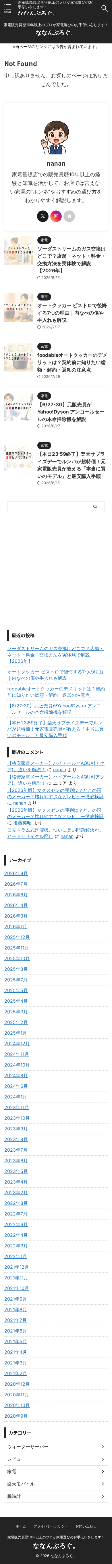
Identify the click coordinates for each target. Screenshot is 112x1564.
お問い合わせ (86, 1526)
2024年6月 (16, 1086)
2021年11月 (16, 1277)
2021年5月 (15, 1341)
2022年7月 (16, 1214)
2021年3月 (15, 1363)
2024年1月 (15, 1097)
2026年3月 (16, 916)
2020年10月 (17, 1405)
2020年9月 (16, 1416)
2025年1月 (15, 1033)
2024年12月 (17, 1043)
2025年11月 (16, 948)
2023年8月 (16, 1139)
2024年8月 (16, 1075)
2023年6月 (16, 1160)
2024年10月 (17, 1065)
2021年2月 (15, 1373)
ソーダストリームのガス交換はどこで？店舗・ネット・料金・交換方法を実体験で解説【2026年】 (55, 655)
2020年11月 (16, 1395)
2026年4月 (16, 905)
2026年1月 (15, 926)
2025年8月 (16, 969)
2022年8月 (16, 1203)
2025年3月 (16, 1011)
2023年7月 (16, 1150)
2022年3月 (16, 1246)
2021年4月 (15, 1352)
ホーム (21, 1526)
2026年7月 (16, 884)
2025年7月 (16, 980)
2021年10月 (16, 1288)
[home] (69, 216)
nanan (59, 769)
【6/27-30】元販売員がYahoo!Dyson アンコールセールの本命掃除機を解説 (70, 412)
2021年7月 (15, 1320)
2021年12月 (16, 1267)
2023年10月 (17, 1118)
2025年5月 (16, 990)
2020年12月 (17, 1384)
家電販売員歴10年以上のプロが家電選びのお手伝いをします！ (56, 1537)
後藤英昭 (22, 823)
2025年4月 (16, 1001)
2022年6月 (16, 1224)
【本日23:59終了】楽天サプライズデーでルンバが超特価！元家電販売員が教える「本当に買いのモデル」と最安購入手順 (55, 729)
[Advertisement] (56, 571)
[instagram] (56, 216)
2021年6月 (15, 1331)
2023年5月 (16, 1171)
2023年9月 (16, 1129)
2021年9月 (15, 1299)
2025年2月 (16, 1022)
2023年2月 (16, 1192)
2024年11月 (16, 1054)
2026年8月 (16, 873)
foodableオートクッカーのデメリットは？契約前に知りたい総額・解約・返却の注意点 (72, 362)
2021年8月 (15, 1309)
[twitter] (43, 216)
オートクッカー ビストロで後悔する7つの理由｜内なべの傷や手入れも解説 (72, 313)
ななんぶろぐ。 (38, 13)
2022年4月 (16, 1235)
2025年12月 (17, 937)
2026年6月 (16, 894)
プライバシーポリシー (51, 1526)
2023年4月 (16, 1182)
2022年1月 (15, 1256)
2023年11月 (16, 1107)
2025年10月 (17, 958)
